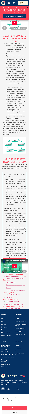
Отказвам (14, 412)
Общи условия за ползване (20, 416)
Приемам (14, 408)
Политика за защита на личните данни (8, 416)
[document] (14, 210)
